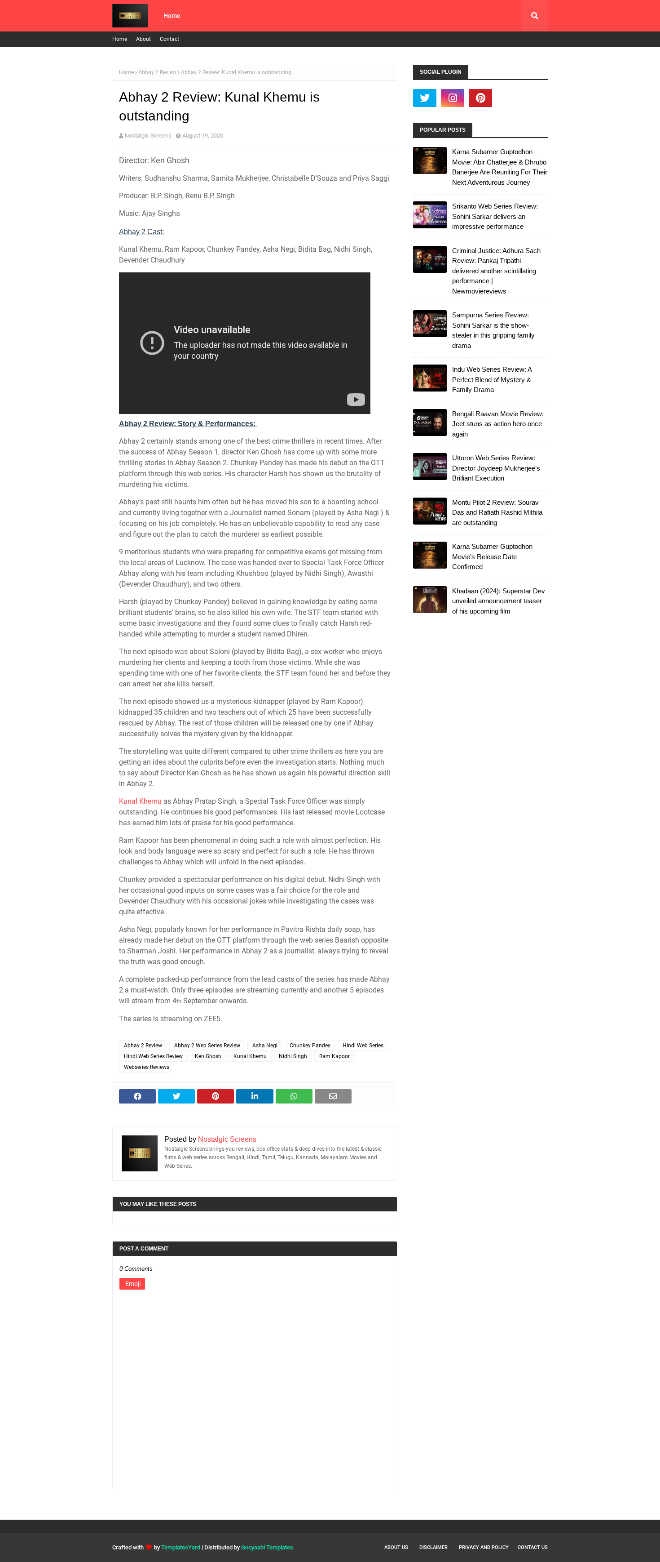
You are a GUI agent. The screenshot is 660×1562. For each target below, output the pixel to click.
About (143, 39)
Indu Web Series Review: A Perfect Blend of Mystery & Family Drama (492, 379)
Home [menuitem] (171, 15)
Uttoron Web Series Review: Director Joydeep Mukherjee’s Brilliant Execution (496, 468)
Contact (169, 39)
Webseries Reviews (146, 1067)
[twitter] (424, 98)
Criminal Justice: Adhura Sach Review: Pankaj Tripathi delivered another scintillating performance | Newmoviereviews (496, 271)
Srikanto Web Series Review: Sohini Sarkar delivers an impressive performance (495, 216)
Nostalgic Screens (148, 135)
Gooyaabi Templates (267, 1547)
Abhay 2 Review (157, 72)
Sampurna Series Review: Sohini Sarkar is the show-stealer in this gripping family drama (493, 330)
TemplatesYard (180, 1547)
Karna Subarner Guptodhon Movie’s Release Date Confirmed (492, 556)
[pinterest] (480, 98)
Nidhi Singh (293, 1056)
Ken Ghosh (208, 1056)
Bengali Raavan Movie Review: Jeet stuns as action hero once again (498, 424)
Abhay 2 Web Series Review (207, 1045)
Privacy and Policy (484, 1547)
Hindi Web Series (363, 1045)
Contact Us (533, 1547)
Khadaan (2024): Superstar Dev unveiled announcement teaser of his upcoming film (498, 601)
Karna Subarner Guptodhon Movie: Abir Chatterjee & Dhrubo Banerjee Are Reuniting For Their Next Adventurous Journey (499, 167)
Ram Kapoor (334, 1056)
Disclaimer (433, 1547)
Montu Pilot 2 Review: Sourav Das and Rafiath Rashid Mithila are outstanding (497, 512)
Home (119, 39)
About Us (396, 1547)
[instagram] (452, 98)
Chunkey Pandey (310, 1045)
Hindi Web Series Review (153, 1056)
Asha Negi (264, 1045)
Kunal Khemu (140, 801)
